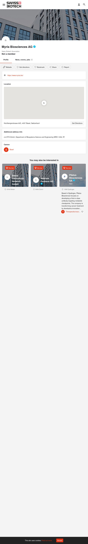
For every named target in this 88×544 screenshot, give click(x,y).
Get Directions (77, 123)
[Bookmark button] (82, 212)
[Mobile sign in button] (78, 4)
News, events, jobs (23, 59)
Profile (5, 59)
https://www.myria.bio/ (15, 75)
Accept (59, 540)
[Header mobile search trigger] (84, 4)
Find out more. (47, 540)
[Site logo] (14, 4)
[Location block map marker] (44, 103)
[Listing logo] (6, 40)
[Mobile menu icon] (4, 4)
